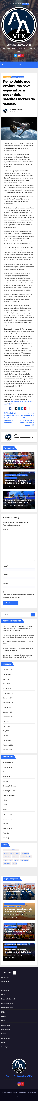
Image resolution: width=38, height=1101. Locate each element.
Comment (6, 529)
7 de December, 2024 (13, 935)
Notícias (14, 77)
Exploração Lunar (22, 455)
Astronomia (7, 776)
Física (5, 800)
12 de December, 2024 (13, 914)
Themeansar (32, 1092)
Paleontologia (7, 828)
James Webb (7, 814)
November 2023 (8, 702)
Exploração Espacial (10, 455)
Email (5, 575)
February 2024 (8, 693)
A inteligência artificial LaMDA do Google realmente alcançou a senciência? (11, 418)
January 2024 (7, 698)
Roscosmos (7, 863)
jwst (30, 856)
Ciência (5, 781)
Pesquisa (6, 833)
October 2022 (7, 712)
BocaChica (15, 856)
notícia (16, 860)
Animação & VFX (8, 762)
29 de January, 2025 (12, 894)
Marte (5, 860)
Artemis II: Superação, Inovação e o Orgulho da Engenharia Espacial (17, 482)
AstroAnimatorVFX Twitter (11, 850)
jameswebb (23, 856)
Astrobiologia (7, 767)
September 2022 (8, 717)
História (5, 809)
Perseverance (24, 860)
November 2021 (8, 745)
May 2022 (6, 731)
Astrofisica (6, 772)
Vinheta (14, 863)
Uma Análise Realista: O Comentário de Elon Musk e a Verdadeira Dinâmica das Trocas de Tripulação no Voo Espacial (17, 628)
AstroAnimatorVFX (19, 45)
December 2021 (8, 740)
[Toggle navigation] (20, 64)
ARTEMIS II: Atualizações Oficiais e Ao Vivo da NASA (18, 462)
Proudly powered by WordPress (10, 1092)
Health (5, 805)
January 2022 (7, 735)
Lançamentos (7, 77)
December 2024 (8, 674)
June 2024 (6, 679)
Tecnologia (21, 77)
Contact (19, 1097)
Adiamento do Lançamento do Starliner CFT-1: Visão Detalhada (19, 502)
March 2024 (7, 688)
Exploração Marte (8, 795)
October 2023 (7, 707)
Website (5, 583)
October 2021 (7, 750)
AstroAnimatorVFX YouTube (11, 853)
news (10, 860)
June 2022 (6, 726)
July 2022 (6, 721)
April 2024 (6, 684)
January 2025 (7, 669)
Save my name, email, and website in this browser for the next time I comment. (18, 596)
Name (5, 566)
